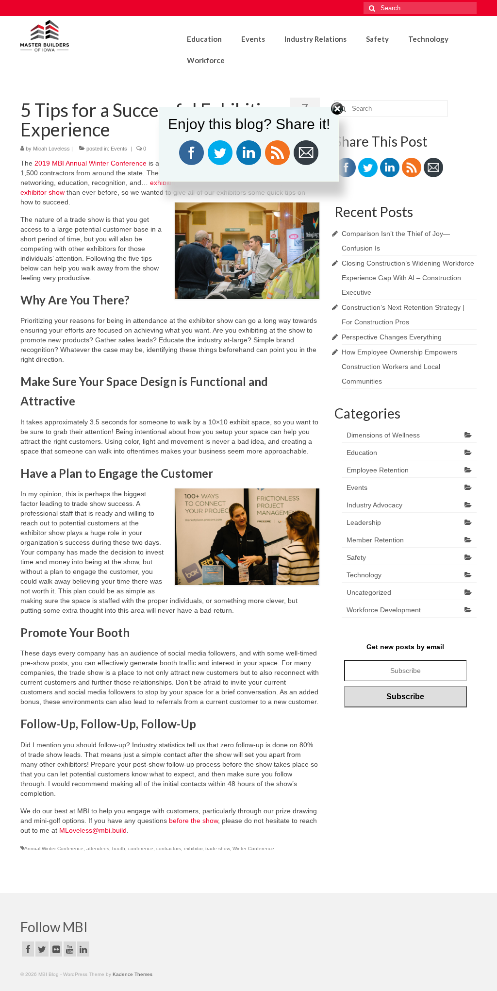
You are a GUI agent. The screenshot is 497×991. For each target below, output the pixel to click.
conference (140, 848)
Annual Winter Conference (53, 848)
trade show (217, 848)
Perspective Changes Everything (392, 337)
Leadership (364, 522)
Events (357, 487)
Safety (356, 557)
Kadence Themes (132, 974)
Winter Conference (253, 848)
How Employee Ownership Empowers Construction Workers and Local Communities (399, 366)
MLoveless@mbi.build (93, 830)
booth (118, 848)
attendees (97, 848)
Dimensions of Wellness (383, 435)
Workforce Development (384, 610)
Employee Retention (378, 470)
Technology (364, 575)
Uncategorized (369, 592)
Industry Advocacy (374, 505)
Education (362, 452)
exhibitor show (42, 192)
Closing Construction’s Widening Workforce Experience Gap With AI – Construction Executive (408, 277)
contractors (168, 848)
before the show (193, 820)
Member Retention (375, 540)
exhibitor (193, 848)
